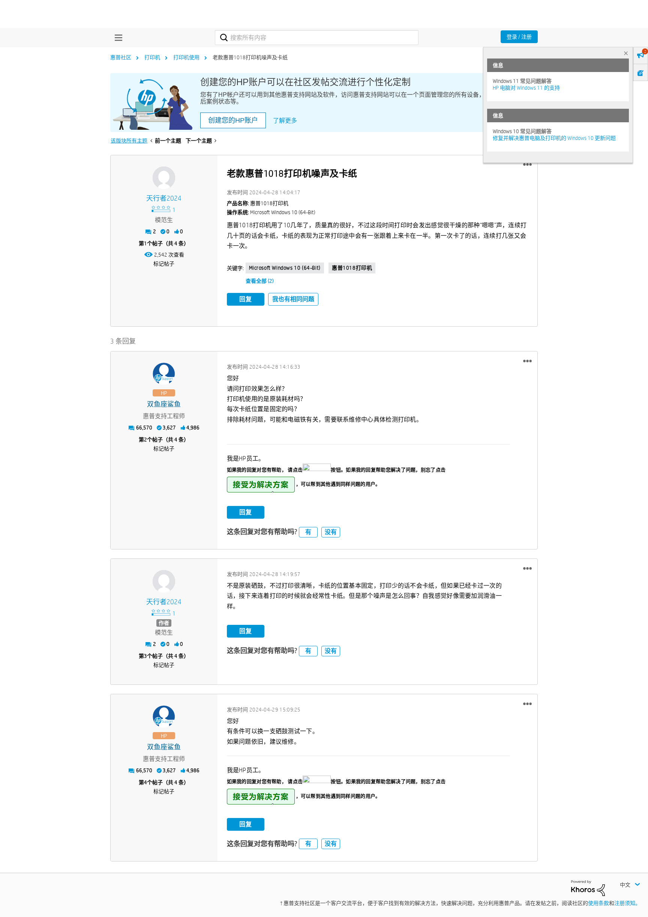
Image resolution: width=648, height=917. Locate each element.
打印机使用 (186, 57)
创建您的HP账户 (233, 120)
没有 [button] (331, 532)
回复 (245, 299)
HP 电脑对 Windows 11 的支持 (526, 87)
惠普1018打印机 (352, 267)
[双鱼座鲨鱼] (164, 374)
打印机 (152, 57)
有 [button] (308, 532)
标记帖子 (163, 263)
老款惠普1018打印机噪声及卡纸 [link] (250, 57)
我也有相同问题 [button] (293, 299)
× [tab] (626, 53)
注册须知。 (627, 903)
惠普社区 (120, 57)
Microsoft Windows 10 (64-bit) (285, 267)
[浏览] (116, 37)
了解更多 (285, 120)
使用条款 (598, 903)
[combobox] (316, 37)
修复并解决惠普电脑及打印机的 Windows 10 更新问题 (554, 138)
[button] (527, 165)
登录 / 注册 (519, 36)
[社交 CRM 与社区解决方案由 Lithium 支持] (588, 887)
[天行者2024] (164, 178)
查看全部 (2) (260, 281)
